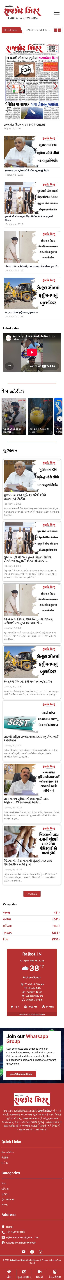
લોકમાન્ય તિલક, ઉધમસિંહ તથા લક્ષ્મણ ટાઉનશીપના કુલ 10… (32, 266)
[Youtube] (23, 1252)
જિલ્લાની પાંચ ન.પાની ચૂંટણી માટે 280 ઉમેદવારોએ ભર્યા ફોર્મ (28, 862)
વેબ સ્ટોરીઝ (55, 1276)
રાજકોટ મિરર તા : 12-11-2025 (42, 29)
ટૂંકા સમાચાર (24, 1276)
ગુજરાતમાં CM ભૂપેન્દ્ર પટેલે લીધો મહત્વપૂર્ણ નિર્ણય (27, 170)
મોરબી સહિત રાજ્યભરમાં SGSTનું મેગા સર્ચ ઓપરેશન (31, 738)
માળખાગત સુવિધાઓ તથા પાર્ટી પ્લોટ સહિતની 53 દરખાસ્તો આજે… (26, 800)
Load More (32, 894)
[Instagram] (40, 1252)
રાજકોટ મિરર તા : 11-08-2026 (24, 125)
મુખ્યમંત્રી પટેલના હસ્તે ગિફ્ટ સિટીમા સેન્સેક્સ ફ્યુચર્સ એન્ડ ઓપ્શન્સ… (28, 559)
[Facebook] (32, 1252)
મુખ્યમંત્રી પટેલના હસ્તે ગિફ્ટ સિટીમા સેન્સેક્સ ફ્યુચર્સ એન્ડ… (29, 218)
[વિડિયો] (39, 1272)
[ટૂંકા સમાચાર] (24, 1272)
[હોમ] (9, 1272)
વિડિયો (39, 1276)
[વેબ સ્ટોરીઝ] (55, 1272)
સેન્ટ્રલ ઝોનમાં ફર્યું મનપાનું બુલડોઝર (21, 312)
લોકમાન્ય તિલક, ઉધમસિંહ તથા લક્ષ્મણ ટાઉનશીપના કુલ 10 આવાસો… (28, 621)
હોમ (9, 1276)
